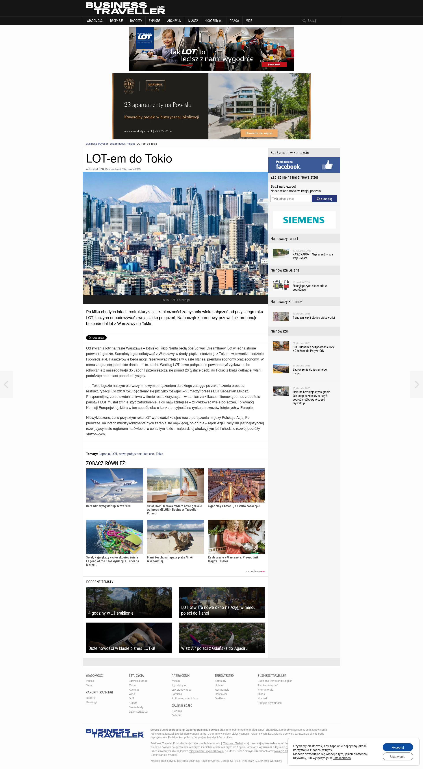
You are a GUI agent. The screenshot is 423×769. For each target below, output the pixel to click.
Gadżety (220, 698)
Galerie (176, 715)
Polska (131, 143)
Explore (154, 20)
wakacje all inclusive (286, 751)
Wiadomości (94, 20)
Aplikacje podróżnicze (185, 698)
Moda (132, 685)
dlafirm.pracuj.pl (138, 711)
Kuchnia (134, 689)
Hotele (219, 685)
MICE (249, 20)
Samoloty (220, 680)
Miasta (193, 20)
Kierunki (177, 711)
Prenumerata (265, 689)
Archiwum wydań (268, 685)
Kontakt (262, 698)
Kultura (133, 702)
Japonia (104, 453)
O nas (261, 694)
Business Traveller (97, 143)
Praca (234, 20)
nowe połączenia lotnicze (136, 453)
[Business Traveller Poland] (125, 8)
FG (102, 169)
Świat (89, 685)
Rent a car (221, 694)
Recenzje (116, 20)
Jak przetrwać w (181, 689)
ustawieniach (342, 758)
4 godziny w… (214, 20)
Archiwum (174, 20)
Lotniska (177, 694)
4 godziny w (179, 685)
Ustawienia (397, 756)
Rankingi (91, 702)
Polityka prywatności (270, 702)
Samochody (136, 707)
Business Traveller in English (275, 680)
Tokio (159, 453)
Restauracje (222, 689)
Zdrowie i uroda (138, 680)
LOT (114, 453)
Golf (131, 698)
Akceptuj (398, 747)
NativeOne (175, 571)
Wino (132, 694)
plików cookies (223, 737)
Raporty (136, 20)
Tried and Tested (233, 743)
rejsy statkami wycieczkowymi (206, 751)
